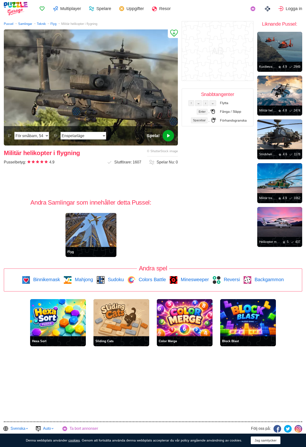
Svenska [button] (18, 428)
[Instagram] (298, 429)
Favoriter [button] (42, 8)
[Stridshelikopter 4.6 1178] (279, 134)
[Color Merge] (185, 317)
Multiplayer (70, 8)
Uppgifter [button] (135, 8)
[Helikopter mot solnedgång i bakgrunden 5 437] (279, 222)
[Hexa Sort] (58, 317)
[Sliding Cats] (121, 317)
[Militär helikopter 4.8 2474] (279, 91)
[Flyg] (91, 230)
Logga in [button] (294, 8)
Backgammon (268, 279)
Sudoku (115, 279)
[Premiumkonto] (253, 8)
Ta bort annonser (84, 428)
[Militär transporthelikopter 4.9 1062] (279, 178)
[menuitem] (42, 8)
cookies (74, 440)
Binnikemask (46, 279)
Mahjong (83, 279)
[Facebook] (277, 429)
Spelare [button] (103, 8)
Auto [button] (47, 428)
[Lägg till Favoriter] (173, 33)
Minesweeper (194, 279)
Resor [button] (165, 8)
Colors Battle (151, 279)
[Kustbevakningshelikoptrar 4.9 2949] (279, 47)
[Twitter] (288, 429)
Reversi (231, 279)
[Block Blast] (248, 317)
